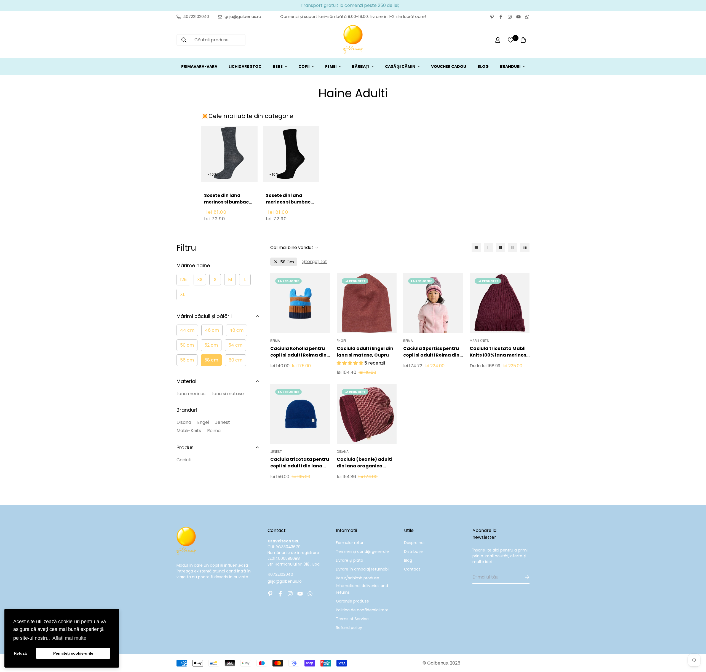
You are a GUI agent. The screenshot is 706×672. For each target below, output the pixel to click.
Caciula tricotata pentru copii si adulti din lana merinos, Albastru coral (299, 462)
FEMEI (330, 66)
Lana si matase (228, 393)
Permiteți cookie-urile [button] (73, 653)
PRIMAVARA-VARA (199, 66)
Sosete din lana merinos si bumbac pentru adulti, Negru (290, 202)
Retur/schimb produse (357, 578)
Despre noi (414, 542)
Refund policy (349, 627)
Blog (408, 560)
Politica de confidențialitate (362, 610)
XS (199, 279)
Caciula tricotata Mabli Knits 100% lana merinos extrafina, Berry (498, 351)
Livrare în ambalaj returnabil (362, 569)
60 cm (235, 360)
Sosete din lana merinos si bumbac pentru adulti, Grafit (228, 202)
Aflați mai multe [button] (69, 638)
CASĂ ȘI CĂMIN (400, 66)
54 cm (235, 345)
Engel (203, 422)
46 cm (212, 330)
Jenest (222, 422)
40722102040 (280, 574)
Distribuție (413, 551)
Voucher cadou (448, 66)
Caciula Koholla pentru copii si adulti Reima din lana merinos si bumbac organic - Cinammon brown (298, 351)
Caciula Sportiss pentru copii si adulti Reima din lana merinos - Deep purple (431, 351)
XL (182, 294)
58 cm (211, 360)
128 (183, 279)
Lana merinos (190, 393)
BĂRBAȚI (360, 66)
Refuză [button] (20, 653)
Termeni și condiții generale (362, 551)
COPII (303, 66)
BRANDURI (510, 66)
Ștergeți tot (314, 261)
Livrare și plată (349, 560)
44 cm (187, 330)
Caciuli (183, 460)
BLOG (483, 66)
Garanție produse (352, 601)
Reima (214, 430)
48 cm (236, 330)
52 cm (211, 345)
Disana (183, 422)
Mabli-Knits (188, 430)
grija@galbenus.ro (285, 581)
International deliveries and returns (362, 589)
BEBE (278, 66)
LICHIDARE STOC (245, 66)
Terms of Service (352, 619)
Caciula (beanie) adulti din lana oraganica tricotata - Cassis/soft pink (364, 462)
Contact (412, 569)
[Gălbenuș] (353, 40)
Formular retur (349, 542)
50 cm (187, 345)
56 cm (187, 360)
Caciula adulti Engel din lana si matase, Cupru (365, 351)
